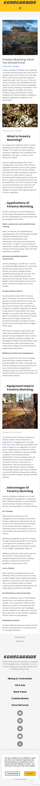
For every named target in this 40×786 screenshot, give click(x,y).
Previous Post (20, 637)
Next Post (20, 641)
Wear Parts (8, 66)
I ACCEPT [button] (30, 774)
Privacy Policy (20, 778)
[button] (20, 8)
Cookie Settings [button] (12, 774)
